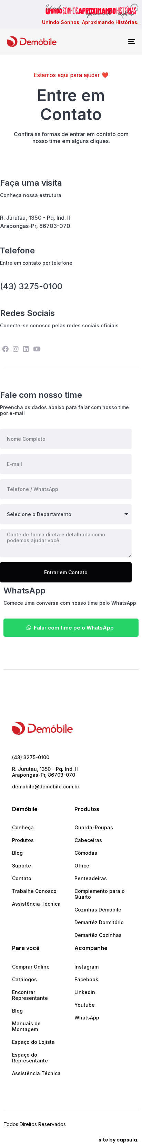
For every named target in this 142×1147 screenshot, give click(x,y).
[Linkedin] (26, 349)
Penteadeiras (90, 878)
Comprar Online (31, 967)
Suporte (21, 866)
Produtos (23, 840)
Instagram (86, 967)
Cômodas (85, 853)
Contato (21, 878)
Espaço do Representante (30, 1057)
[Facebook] (5, 349)
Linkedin (84, 992)
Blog (17, 853)
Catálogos (24, 979)
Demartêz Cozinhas (98, 935)
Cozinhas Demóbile (97, 910)
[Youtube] (36, 349)
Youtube (84, 1005)
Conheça (23, 827)
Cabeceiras (88, 840)
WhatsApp (86, 1017)
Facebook (86, 979)
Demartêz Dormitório (99, 922)
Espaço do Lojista (33, 1042)
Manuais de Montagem (26, 1026)
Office (81, 866)
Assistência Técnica (36, 904)
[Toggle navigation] (113, 42)
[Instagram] (15, 349)
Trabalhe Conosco (34, 891)
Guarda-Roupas (93, 827)
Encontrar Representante (30, 995)
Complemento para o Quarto (99, 894)
